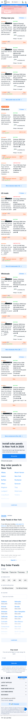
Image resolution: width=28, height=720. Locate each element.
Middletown (5, 498)
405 (20, 580)
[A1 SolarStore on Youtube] (9, 678)
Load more (14, 505)
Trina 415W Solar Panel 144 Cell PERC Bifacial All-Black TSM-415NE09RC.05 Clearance (19, 168)
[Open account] (23, 2)
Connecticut (5, 626)
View (14, 379)
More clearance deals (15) (13, 186)
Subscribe (14, 663)
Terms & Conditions (14, 708)
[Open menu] (2, 2)
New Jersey (18, 616)
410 (25, 580)
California (4, 616)
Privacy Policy (19, 672)
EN (9, 704)
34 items (21, 18)
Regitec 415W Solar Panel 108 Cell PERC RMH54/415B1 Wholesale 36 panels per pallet (19, 53)
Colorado (4, 621)
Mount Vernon (19, 472)
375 (9, 580)
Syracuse (18, 484)
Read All (13, 560)
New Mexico (19, 621)
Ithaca (3, 484)
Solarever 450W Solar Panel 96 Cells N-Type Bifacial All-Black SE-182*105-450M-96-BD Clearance (19, 143)
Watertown (18, 491)
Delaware (4, 631)
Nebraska (18, 602)
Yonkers (17, 495)
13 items (21, 193)
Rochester (18, 480)
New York (18, 476)
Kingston (4, 487)
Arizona (3, 607)
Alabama (4, 602)
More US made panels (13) (13, 266)
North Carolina (19, 631)
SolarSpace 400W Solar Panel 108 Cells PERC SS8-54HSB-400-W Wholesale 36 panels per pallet (19, 307)
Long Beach (5, 495)
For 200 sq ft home (7, 588)
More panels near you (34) (13, 99)
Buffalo (3, 480)
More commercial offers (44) (13, 436)
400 (14, 580)
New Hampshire (20, 611)
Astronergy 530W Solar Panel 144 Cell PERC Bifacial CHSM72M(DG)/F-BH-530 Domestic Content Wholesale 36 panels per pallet (19, 204)
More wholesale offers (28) (13, 349)
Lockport (4, 491)
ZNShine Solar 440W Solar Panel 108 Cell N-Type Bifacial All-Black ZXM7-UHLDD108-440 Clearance (19, 118)
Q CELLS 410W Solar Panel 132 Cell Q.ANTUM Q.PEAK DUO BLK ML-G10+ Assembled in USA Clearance (20, 249)
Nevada (17, 607)
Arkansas (4, 611)
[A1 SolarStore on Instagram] (6, 678)
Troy (16, 487)
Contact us (5, 713)
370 (3, 580)
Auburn (3, 476)
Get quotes (14, 456)
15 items (21, 109)
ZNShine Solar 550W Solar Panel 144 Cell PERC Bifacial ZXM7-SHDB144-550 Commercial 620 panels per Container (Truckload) (19, 368)
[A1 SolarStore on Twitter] (4, 678)
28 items (21, 273)
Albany (3, 472)
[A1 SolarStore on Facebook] (2, 678)
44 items (21, 357)
